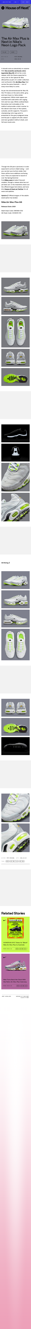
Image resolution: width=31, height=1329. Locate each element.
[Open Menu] (2, 8)
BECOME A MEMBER (25, 2)
